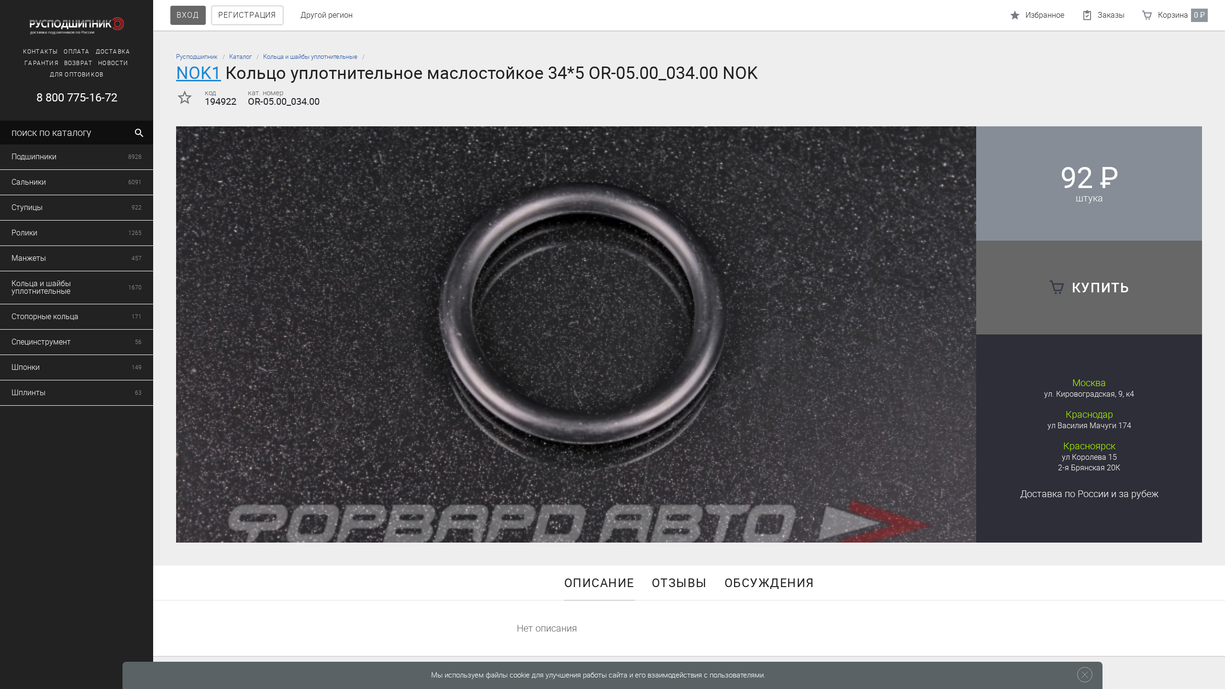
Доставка (113, 51)
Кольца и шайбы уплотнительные (310, 56)
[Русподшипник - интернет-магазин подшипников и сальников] (76, 25)
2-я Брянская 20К (1089, 467)
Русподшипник (197, 56)
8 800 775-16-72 (76, 97)
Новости (113, 63)
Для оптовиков (77, 74)
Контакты (40, 51)
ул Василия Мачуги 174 (1089, 425)
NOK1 (198, 73)
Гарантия (41, 63)
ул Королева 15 (1089, 457)
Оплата (76, 51)
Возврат (78, 63)
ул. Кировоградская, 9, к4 (1089, 394)
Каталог (240, 56)
